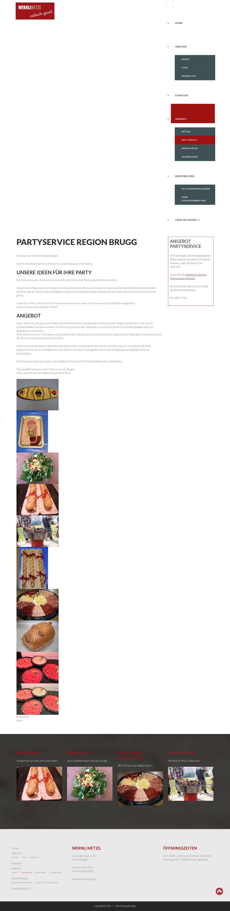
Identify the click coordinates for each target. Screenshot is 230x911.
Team (185, 67)
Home (179, 23)
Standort (182, 95)
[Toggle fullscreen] (24, 716)
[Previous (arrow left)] (18, 720)
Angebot (181, 118)
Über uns (181, 46)
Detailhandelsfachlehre (196, 188)
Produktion (189, 76)
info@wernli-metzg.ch (84, 879)
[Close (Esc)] (18, 716)
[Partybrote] (32, 567)
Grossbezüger (190, 156)
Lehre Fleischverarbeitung (194, 199)
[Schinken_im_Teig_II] (38, 635)
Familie (185, 59)
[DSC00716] (38, 394)
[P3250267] (38, 530)
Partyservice (189, 140)
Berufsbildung (184, 176)
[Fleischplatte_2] (32, 431)
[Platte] (38, 604)
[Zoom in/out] (27, 716)
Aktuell (186, 131)
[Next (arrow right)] (21, 720)
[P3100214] (38, 499)
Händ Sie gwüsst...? (187, 219)
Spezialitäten (189, 148)
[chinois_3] (38, 667)
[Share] (21, 716)
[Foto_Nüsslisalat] (38, 467)
